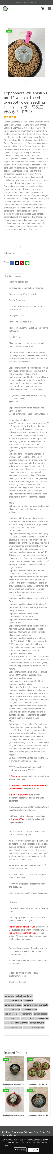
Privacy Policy (31, 1142)
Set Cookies (20, 1149)
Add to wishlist (12, 247)
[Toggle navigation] (49, 9)
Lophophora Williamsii (37, 253)
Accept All (33, 1149)
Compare (28, 247)
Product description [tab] (14, 276)
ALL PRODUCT (21, 253)
